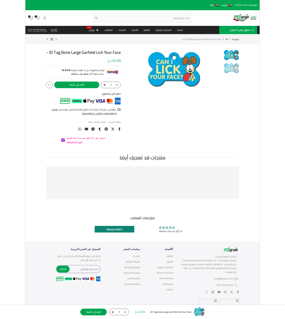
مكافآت (169, 289)
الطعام (170, 256)
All (227, 39)
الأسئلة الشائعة (133, 262)
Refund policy (166, 278)
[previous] (215, 69)
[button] (221, 5)
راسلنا (53, 30)
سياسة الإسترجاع (132, 284)
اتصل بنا (136, 256)
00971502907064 (36, 30)
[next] (132, 69)
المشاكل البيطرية (165, 267)
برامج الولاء (167, 284)
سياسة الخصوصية (132, 273)
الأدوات (169, 262)
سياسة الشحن (133, 278)
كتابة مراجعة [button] (114, 229)
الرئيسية (235, 39)
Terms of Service (165, 273)
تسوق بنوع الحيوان (240, 29)
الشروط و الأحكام (132, 267)
